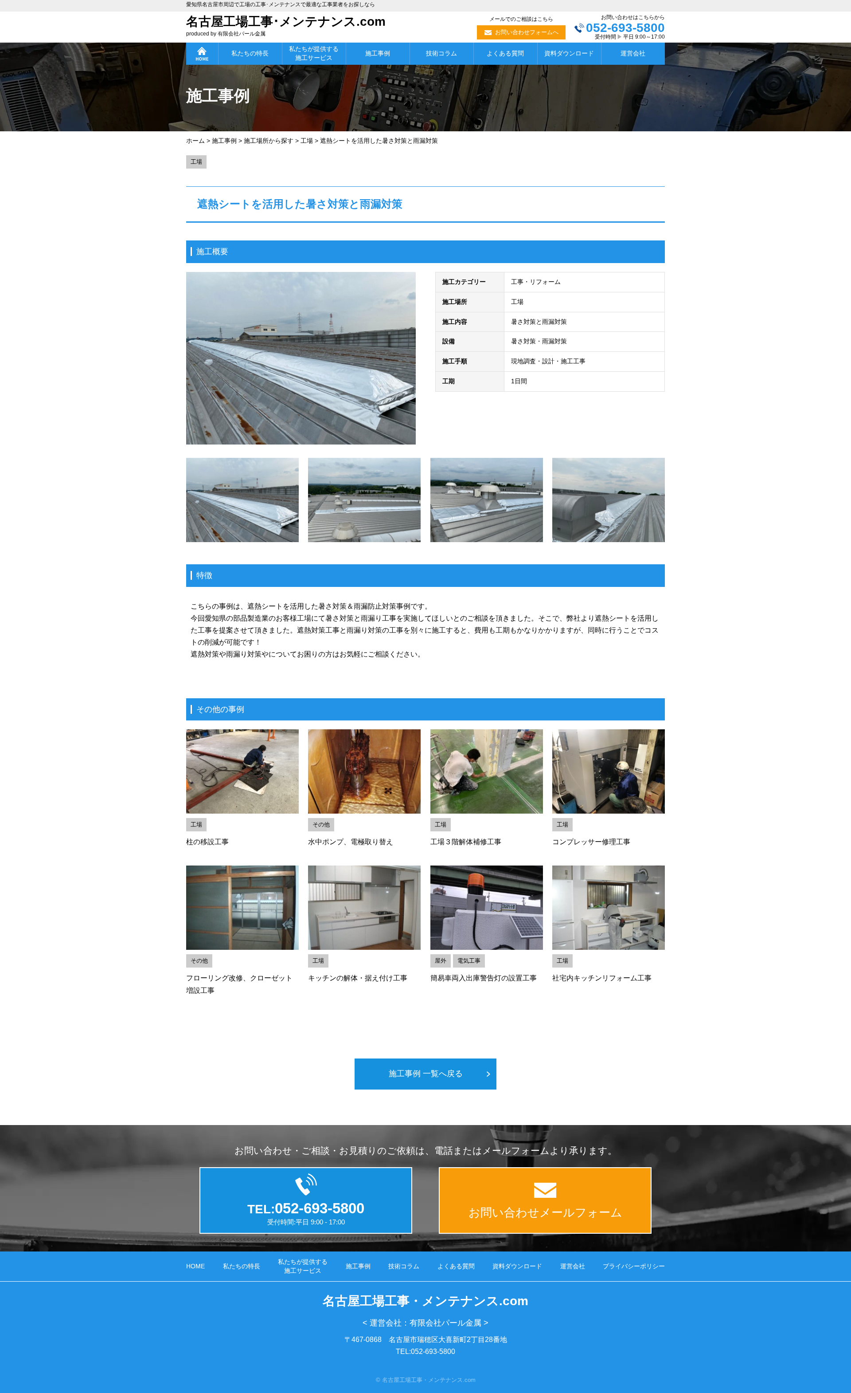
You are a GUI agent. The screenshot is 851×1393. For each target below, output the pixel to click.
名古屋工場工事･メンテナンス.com (286, 21)
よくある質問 (505, 53)
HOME (195, 1266)
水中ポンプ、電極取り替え (350, 842)
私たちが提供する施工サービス (314, 53)
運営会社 (633, 53)
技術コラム (441, 53)
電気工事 (468, 960)
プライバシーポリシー (634, 1266)
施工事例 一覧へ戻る (426, 1073)
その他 (321, 824)
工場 (196, 161)
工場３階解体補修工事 (465, 842)
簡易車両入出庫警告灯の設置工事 (483, 978)
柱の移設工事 (207, 842)
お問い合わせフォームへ (526, 32)
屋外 (440, 960)
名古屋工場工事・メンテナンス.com (425, 1301)
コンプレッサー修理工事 (591, 842)
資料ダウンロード (569, 53)
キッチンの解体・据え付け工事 (357, 978)
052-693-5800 (625, 28)
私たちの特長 (250, 53)
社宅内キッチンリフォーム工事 (602, 978)
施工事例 (377, 53)
